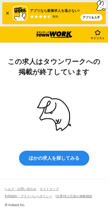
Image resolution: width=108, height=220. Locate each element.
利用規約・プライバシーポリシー (28, 196)
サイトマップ (49, 189)
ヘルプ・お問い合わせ (20, 189)
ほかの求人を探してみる (54, 158)
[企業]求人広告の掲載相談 (74, 196)
